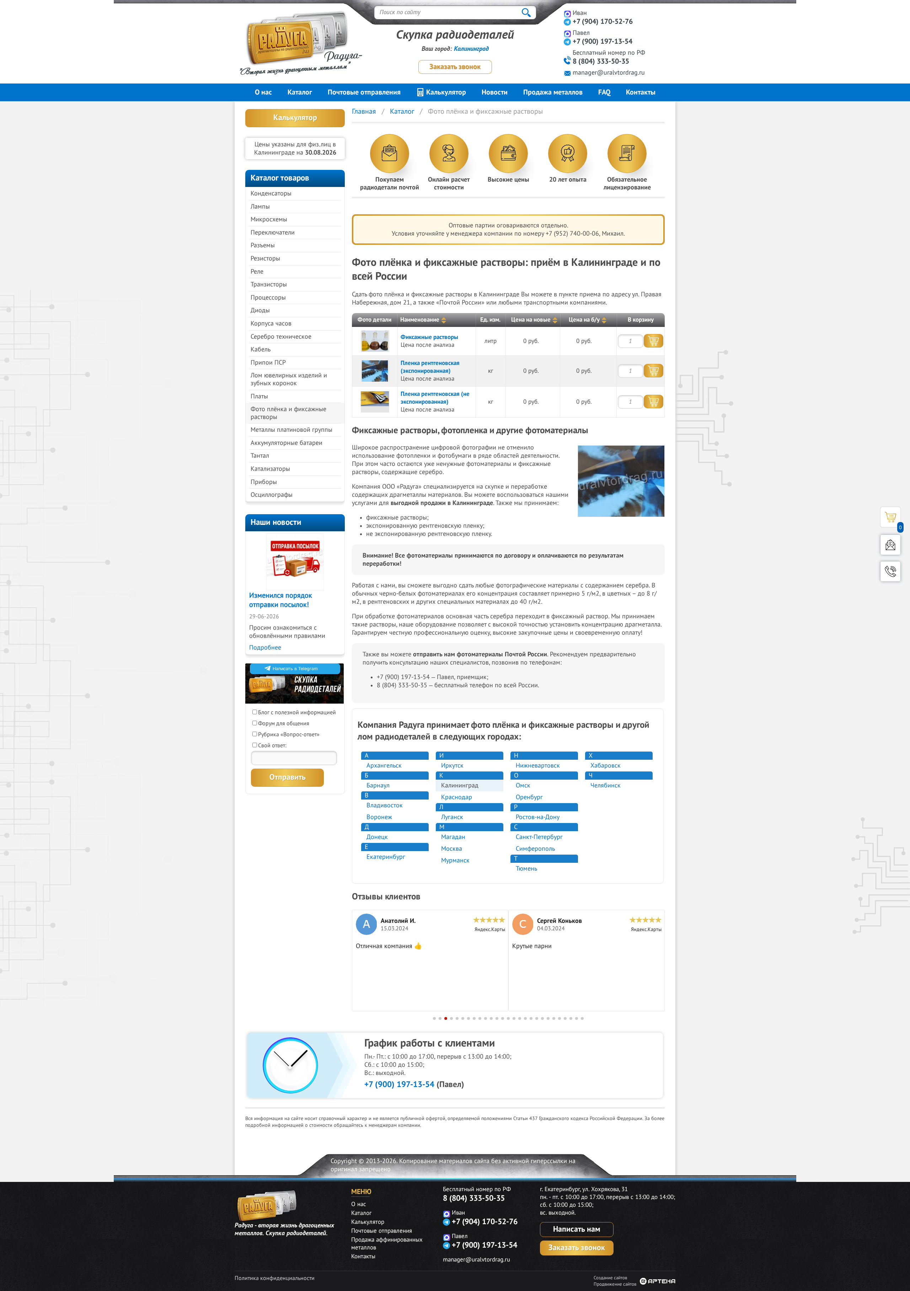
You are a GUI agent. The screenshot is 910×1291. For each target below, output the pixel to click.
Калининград (471, 49)
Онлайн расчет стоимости (449, 183)
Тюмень (526, 868)
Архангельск (384, 765)
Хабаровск (605, 765)
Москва (451, 848)
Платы (259, 396)
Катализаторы (270, 469)
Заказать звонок (455, 67)
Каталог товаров (280, 178)
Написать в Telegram (295, 668)
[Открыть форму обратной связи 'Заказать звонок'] (890, 571)
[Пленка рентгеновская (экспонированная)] (375, 371)
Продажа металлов (553, 92)
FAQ (604, 92)
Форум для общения (283, 723)
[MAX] (567, 13)
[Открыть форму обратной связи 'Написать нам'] (890, 544)
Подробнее (265, 647)
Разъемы (263, 245)
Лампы (260, 206)
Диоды (260, 310)
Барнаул (378, 785)
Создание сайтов (610, 1278)
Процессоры (268, 297)
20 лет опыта (568, 179)
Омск (523, 785)
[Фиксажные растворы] (375, 341)
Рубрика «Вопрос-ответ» (289, 734)
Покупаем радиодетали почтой (389, 183)
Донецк (377, 837)
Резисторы (265, 258)
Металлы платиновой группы (291, 430)
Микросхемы (269, 219)
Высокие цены (508, 179)
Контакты (640, 92)
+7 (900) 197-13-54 (602, 41)
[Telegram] (567, 22)
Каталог (300, 92)
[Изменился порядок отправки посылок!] (295, 562)
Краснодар (456, 797)
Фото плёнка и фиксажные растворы (288, 413)
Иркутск (452, 765)
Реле (257, 271)
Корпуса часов (271, 323)
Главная (364, 111)
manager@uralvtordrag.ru (609, 72)
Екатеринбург (385, 857)
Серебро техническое (281, 336)
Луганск (452, 817)
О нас (263, 92)
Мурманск (455, 860)
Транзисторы (269, 284)
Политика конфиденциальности (275, 1278)
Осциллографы (272, 495)
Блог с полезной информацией (297, 712)
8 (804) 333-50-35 (601, 61)
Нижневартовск (538, 765)
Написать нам (576, 1229)
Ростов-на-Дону (538, 817)
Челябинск (605, 785)
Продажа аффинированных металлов (387, 1243)
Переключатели (273, 232)
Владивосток (384, 805)
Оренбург (529, 797)
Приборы (264, 482)
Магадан (453, 837)
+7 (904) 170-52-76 (603, 21)
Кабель (261, 349)
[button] (434, 1018)
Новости (495, 92)
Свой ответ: (272, 745)
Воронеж (379, 817)
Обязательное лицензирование (627, 183)
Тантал (260, 455)
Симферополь (535, 848)
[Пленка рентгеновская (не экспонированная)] (375, 402)
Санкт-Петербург (539, 837)
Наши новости (276, 522)
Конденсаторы (271, 193)
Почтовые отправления (364, 92)
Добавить (653, 341)
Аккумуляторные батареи (286, 443)
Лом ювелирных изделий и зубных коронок (289, 379)
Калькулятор (445, 92)
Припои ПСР (268, 362)
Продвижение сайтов (615, 1284)
